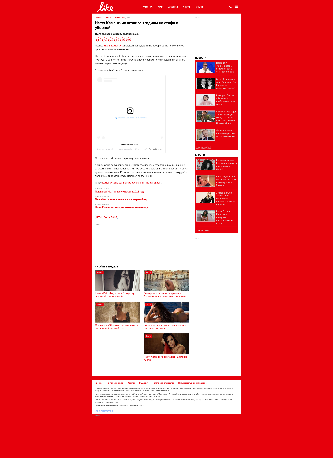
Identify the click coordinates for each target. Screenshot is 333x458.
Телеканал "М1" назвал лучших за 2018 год (119, 191)
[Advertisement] (142, 244)
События (173, 6)
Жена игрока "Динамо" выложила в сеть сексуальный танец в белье (116, 326)
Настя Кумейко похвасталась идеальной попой (166, 358)
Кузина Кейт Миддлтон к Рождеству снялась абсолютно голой (114, 295)
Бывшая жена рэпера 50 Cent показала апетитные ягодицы (165, 326)
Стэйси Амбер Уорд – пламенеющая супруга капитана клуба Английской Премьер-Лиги (226, 117)
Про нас (98, 382)
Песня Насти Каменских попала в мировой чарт (121, 199)
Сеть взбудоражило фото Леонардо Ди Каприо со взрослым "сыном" (226, 83)
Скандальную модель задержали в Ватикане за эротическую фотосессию (164, 295)
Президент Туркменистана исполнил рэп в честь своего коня (225, 67)
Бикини (200, 6)
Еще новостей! (203, 147)
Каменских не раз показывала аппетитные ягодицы (131, 182)
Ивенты (131, 382)
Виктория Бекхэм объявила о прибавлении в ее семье (225, 100)
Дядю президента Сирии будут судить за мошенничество (226, 133)
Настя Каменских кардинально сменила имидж (121, 207)
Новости (200, 57)
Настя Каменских (114, 45)
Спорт (186, 6)
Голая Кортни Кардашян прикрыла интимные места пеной (224, 217)
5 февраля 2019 (119, 18)
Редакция (143, 382)
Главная (98, 17)
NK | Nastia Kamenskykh (124, 149)
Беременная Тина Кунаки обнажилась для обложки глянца (226, 164)
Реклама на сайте (115, 382)
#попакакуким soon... (130, 144)
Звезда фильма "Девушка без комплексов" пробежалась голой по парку (226, 198)
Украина (147, 6)
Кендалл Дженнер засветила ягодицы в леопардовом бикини (226, 181)
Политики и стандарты (163, 382)
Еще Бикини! (202, 230)
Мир (160, 6)
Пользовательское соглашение (192, 382)
